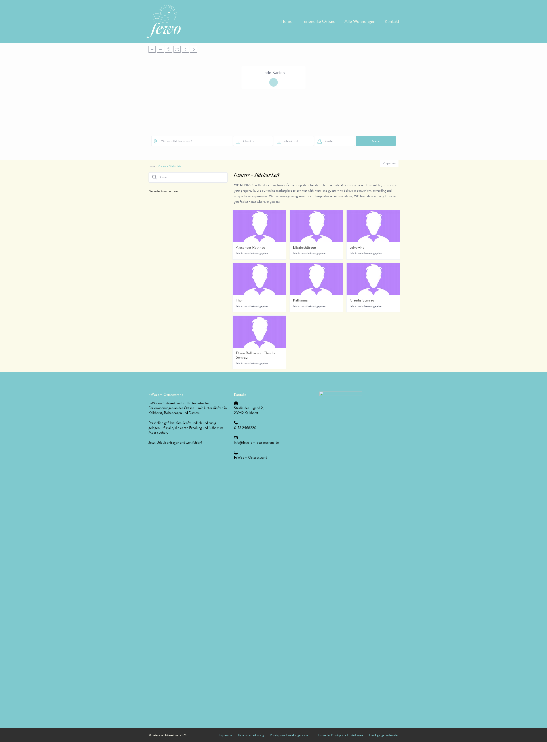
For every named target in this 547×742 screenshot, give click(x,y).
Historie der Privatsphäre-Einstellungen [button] (339, 735)
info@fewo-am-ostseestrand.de (256, 442)
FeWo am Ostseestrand (250, 457)
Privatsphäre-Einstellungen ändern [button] (290, 735)
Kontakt (392, 21)
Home (286, 21)
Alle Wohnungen (359, 21)
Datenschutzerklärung (251, 735)
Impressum (225, 735)
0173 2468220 (245, 427)
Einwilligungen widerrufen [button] (383, 735)
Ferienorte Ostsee (318, 21)
